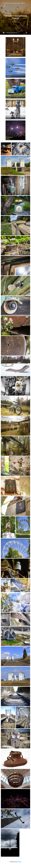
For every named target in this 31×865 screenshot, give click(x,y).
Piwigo (19, 861)
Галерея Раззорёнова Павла (14, 3)
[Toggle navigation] (4, 6)
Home (4, 32)
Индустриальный (13, 33)
